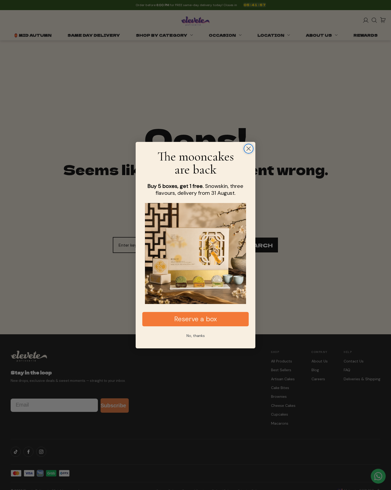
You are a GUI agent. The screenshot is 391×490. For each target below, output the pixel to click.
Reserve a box (195, 319)
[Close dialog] (248, 148)
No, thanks (195, 335)
